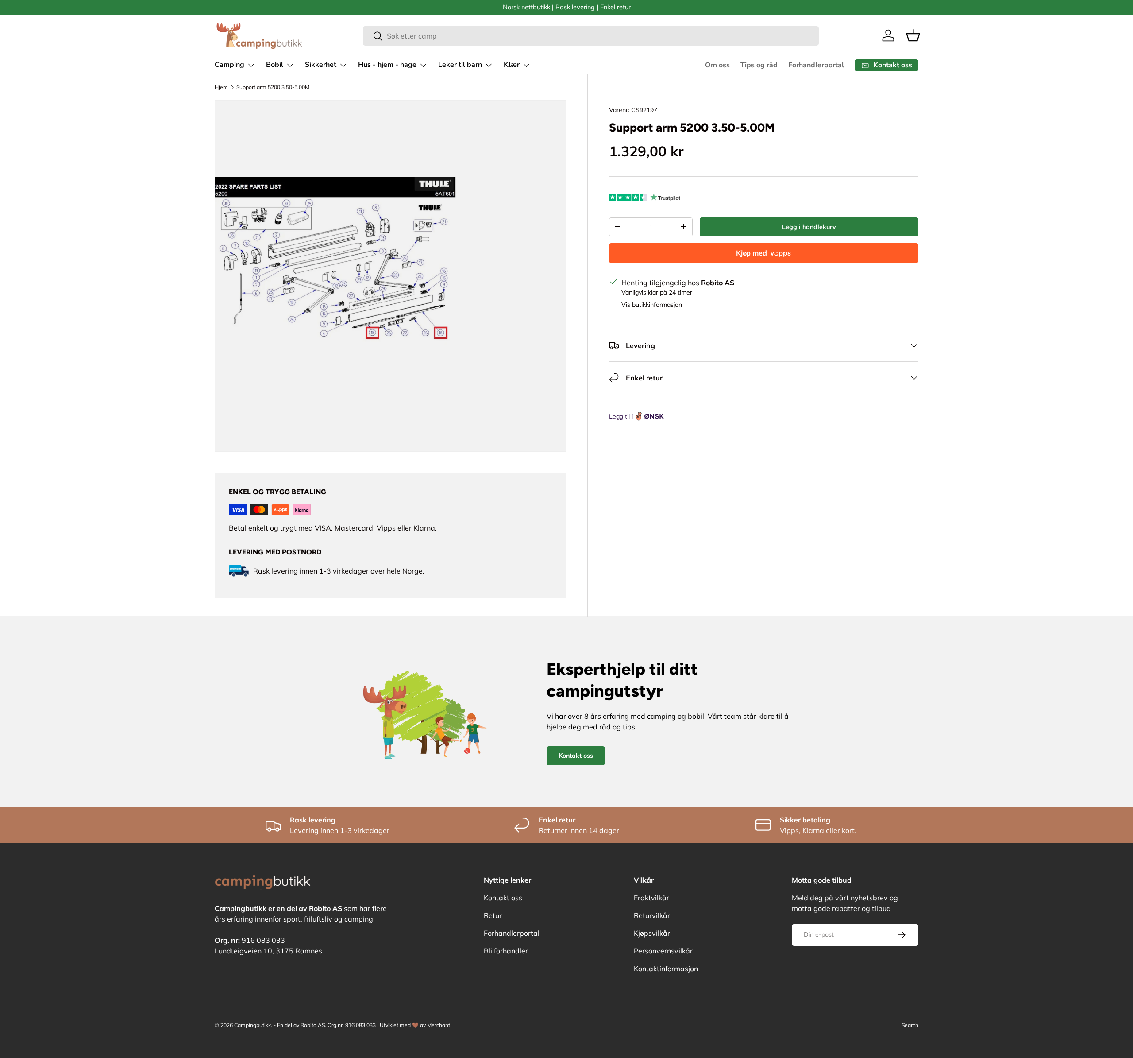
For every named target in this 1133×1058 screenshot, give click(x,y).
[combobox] (591, 36)
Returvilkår (652, 915)
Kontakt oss (576, 756)
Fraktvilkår (651, 897)
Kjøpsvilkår (652, 933)
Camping (229, 65)
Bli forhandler (506, 950)
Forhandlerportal (816, 65)
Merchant (438, 1025)
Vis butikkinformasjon (651, 305)
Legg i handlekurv (809, 227)
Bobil (274, 65)
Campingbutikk (252, 1025)
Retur (493, 915)
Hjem (221, 87)
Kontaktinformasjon (666, 968)
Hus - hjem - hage (387, 65)
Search (910, 1025)
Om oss (717, 65)
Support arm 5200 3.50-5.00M (272, 87)
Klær (512, 65)
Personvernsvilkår (663, 950)
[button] (913, 35)
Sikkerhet (320, 65)
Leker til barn (460, 65)
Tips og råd (759, 65)
